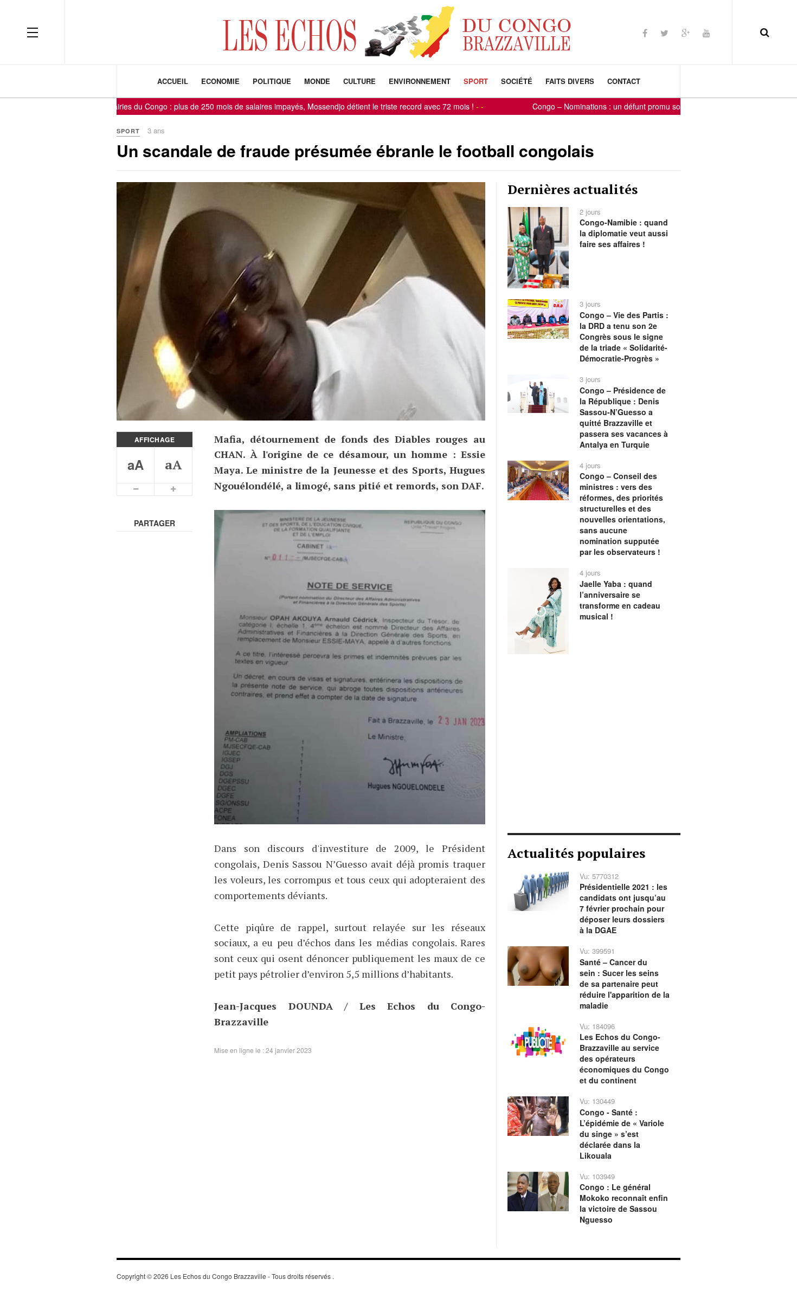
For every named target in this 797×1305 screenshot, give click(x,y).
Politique (272, 81)
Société (516, 81)
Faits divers (569, 81)
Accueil (172, 81)
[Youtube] (706, 33)
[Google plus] (686, 33)
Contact (623, 81)
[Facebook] (644, 33)
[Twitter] (664, 33)
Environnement (420, 81)
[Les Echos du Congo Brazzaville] (398, 32)
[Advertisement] (593, 743)
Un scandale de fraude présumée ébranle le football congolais (355, 150)
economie (220, 81)
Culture (359, 81)
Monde (317, 81)
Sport (476, 81)
